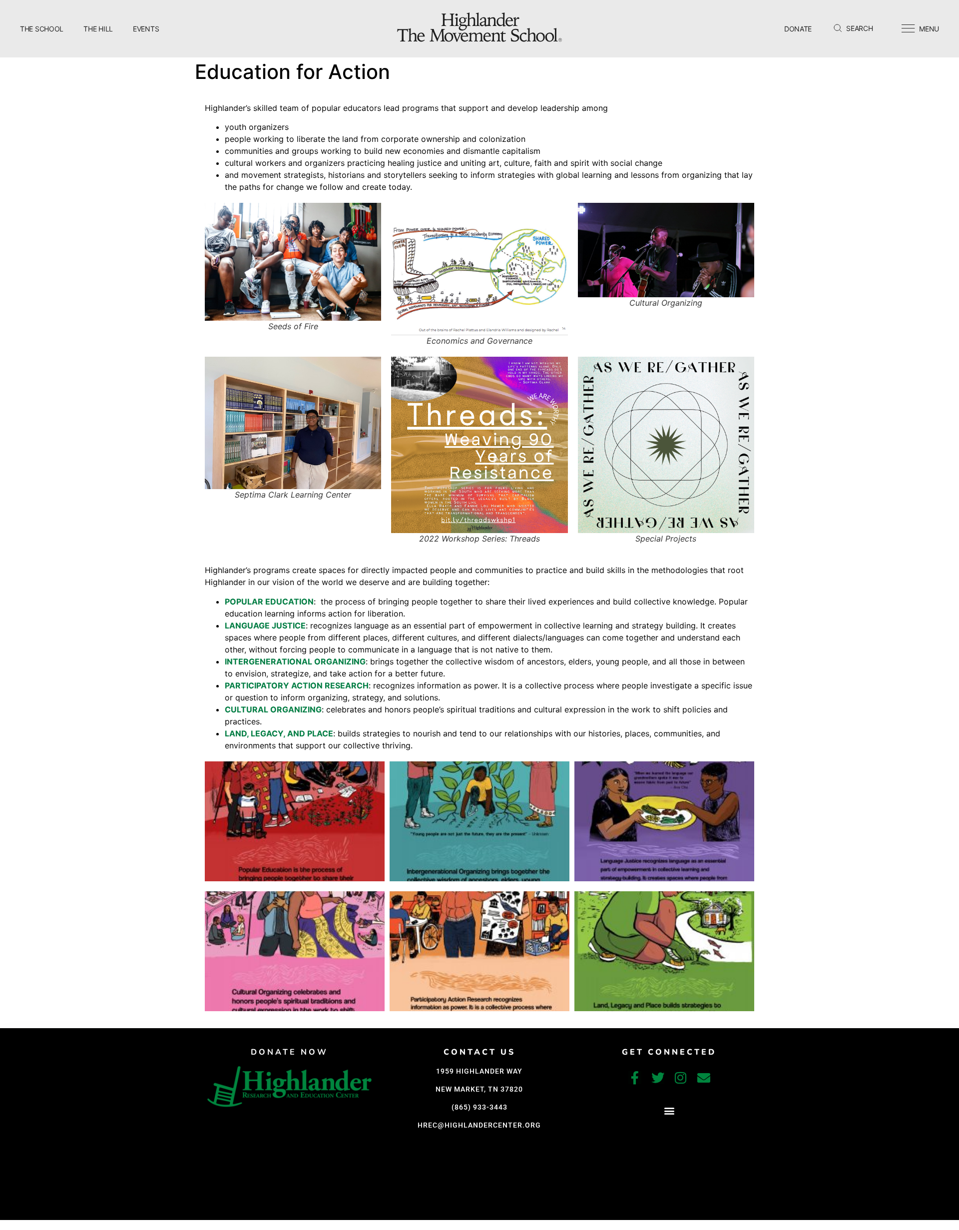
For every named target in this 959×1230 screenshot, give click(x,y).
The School (41, 28)
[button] (669, 1110)
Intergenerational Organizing (295, 661)
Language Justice (265, 625)
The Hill (98, 28)
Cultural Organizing (273, 709)
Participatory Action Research (297, 685)
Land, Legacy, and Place (279, 733)
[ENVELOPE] (703, 1077)
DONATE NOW (289, 1052)
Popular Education (269, 602)
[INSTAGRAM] (680, 1077)
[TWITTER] (657, 1077)
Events (146, 28)
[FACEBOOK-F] (634, 1077)
